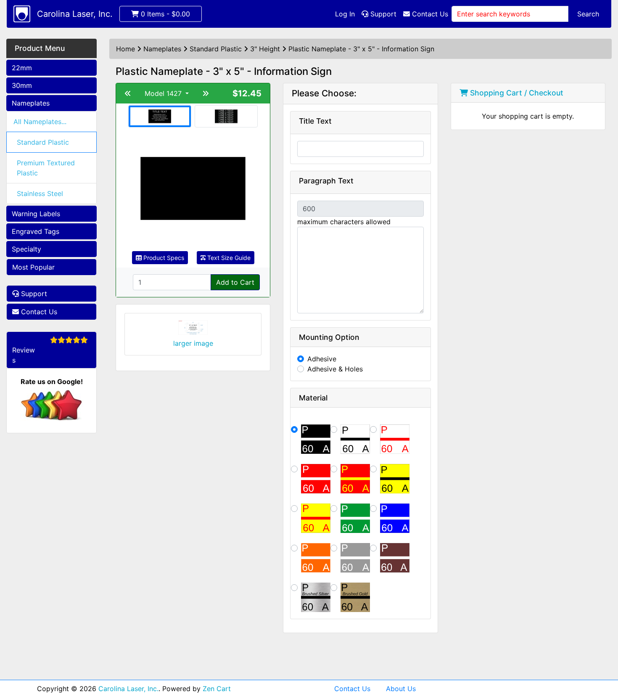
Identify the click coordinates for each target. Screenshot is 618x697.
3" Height (265, 49)
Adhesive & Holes (335, 369)
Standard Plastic (43, 142)
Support (382, 14)
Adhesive (321, 359)
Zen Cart (217, 688)
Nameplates (31, 103)
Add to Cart (235, 282)
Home (125, 49)
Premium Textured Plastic (46, 168)
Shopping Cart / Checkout (515, 92)
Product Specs (163, 257)
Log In (345, 14)
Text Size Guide (228, 257)
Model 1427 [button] (164, 93)
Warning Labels (36, 213)
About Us (401, 688)
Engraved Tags (35, 231)
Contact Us (429, 14)
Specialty (26, 249)
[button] (602, 655)
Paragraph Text (326, 180)
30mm (22, 85)
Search (588, 14)
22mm (22, 68)
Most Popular (33, 267)
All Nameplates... (39, 121)
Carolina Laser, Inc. (75, 14)
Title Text (315, 121)
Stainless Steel (40, 193)
